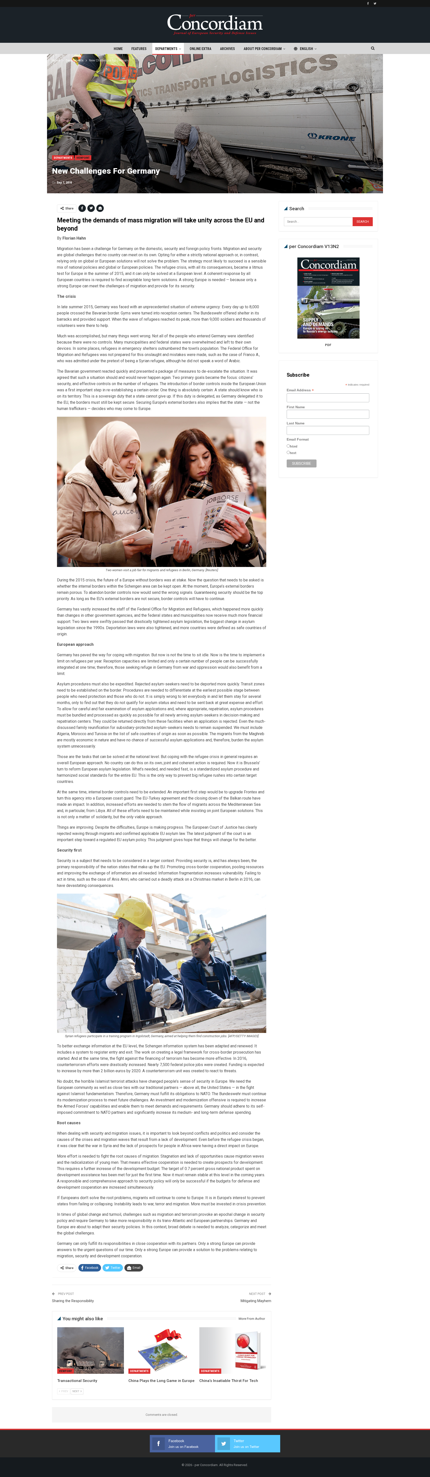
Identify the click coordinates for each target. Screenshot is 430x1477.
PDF (328, 345)
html (293, 446)
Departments (166, 49)
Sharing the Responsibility (73, 1301)
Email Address (300, 390)
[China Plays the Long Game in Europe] (161, 1350)
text (293, 453)
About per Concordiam (263, 49)
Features (139, 49)
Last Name (296, 423)
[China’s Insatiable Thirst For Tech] (232, 1350)
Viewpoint (83, 157)
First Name (296, 407)
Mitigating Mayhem (256, 1301)
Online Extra (200, 49)
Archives (227, 49)
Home (118, 49)
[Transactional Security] (90, 1350)
